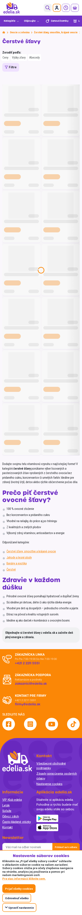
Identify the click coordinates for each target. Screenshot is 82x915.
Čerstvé (11, 569)
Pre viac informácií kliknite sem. (24, 878)
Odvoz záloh (10, 816)
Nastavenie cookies (49, 784)
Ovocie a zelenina (19, 32)
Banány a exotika (17, 563)
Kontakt (7, 827)
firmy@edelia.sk (27, 704)
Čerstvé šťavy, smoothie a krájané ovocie (31, 551)
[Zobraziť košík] (75, 8)
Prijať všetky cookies (19, 888)
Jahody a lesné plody (19, 557)
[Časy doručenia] (66, 8)
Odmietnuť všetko (17, 898)
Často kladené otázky (16, 822)
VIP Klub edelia (12, 800)
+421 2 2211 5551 (25, 700)
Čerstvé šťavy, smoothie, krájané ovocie (56, 32)
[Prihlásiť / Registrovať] (57, 8)
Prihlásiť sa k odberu (66, 847)
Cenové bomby (59, 21)
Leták (6, 805)
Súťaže (6, 811)
